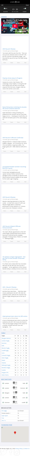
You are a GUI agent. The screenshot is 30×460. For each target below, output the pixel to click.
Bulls (3, 345)
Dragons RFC (5, 372)
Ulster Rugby (5, 358)
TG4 (3, 418)
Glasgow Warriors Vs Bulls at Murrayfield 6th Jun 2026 (15, 393)
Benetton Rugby (6, 367)
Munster (5, 11)
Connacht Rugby (6, 355)
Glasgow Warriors (6, 338)
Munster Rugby (6, 348)
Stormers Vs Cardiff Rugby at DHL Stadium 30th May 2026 (15, 402)
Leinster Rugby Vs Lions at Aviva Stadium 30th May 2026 (15, 397)
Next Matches (6, 379)
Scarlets (4, 370)
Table (3, 333)
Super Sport (5, 415)
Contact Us (26, 448)
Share (27, 5)
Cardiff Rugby (5, 350)
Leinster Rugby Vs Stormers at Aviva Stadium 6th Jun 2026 (15, 388)
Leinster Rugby (5, 340)
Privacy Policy (18, 448)
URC (2, 5)
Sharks (3, 360)
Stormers (4, 343)
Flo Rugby (4, 411)
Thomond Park (6, 425)
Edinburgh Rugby (6, 365)
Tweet (11, 62)
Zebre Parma (5, 375)
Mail (25, 62)
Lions (3, 353)
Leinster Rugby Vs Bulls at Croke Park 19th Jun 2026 (15, 383)
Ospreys (4, 362)
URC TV (4, 420)
